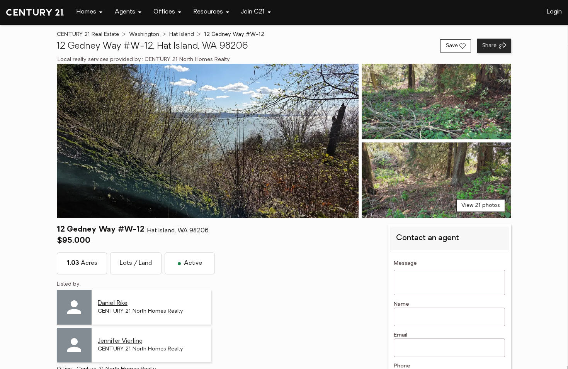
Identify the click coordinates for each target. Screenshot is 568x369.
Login (554, 12)
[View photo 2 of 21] (436, 101)
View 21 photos (480, 205)
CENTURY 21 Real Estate (88, 34)
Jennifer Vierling (120, 341)
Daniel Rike (113, 303)
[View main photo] (208, 141)
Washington (144, 34)
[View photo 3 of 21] (436, 180)
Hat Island (181, 34)
